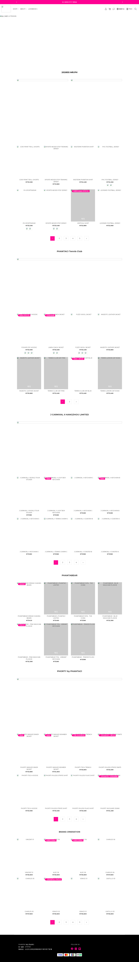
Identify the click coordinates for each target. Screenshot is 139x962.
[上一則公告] (16, 2)
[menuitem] (52, 238)
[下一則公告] (122, 2)
